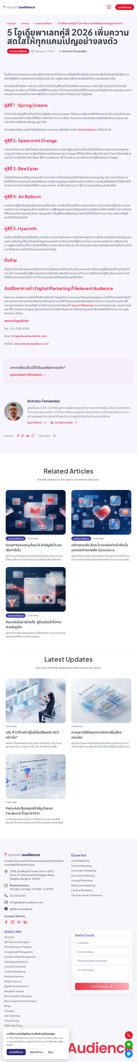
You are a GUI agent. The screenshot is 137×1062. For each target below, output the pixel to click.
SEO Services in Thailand (17, 946)
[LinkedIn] (25, 922)
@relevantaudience (21, 908)
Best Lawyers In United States (20, 1001)
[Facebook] (6, 922)
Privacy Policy (11, 1020)
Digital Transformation (16, 986)
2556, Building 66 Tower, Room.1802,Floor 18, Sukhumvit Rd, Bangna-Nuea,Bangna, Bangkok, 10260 (32, 875)
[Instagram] (12, 922)
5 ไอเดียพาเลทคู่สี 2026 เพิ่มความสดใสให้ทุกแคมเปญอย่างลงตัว (89, 23)
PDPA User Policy (13, 1025)
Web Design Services (15, 961)
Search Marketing (82, 305)
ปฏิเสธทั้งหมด (36, 1052)
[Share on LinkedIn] (27, 435)
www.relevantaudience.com (31, 343)
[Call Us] (129, 1035)
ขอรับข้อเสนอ (124, 7)
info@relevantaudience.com (29, 336)
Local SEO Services (15, 966)
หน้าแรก (11, 23)
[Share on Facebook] (17, 435)
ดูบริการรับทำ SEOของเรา (28, 375)
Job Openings (12, 1015)
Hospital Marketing (81, 880)
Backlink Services (14, 976)
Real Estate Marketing (83, 885)
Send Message (100, 986)
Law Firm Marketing (81, 890)
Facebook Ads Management (20, 956)
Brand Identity (88, 129)
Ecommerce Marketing (83, 870)
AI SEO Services (12, 981)
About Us (9, 937)
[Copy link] (54, 435)
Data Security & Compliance (86, 895)
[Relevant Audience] (19, 7)
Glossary (9, 1010)
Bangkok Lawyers (14, 991)
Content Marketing (14, 971)
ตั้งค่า (50, 1052)
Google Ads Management (18, 951)
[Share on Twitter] (22, 435)
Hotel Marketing (80, 860)
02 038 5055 (18, 895)
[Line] (129, 1044)
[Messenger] (129, 1054)
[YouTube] (19, 922)
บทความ (25, 23)
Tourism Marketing (81, 865)
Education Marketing (83, 875)
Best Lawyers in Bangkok (18, 996)
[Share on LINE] (32, 435)
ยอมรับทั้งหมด (16, 1052)
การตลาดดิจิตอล (43, 23)
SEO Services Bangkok (17, 942)
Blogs (7, 1005)
